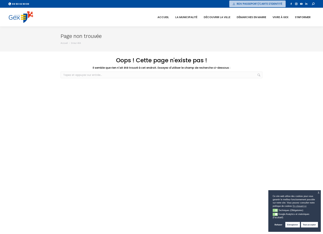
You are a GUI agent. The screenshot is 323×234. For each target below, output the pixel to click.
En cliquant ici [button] (300, 206)
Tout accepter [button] (309, 225)
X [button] (318, 192)
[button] (275, 210)
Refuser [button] (278, 225)
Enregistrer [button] (292, 225)
